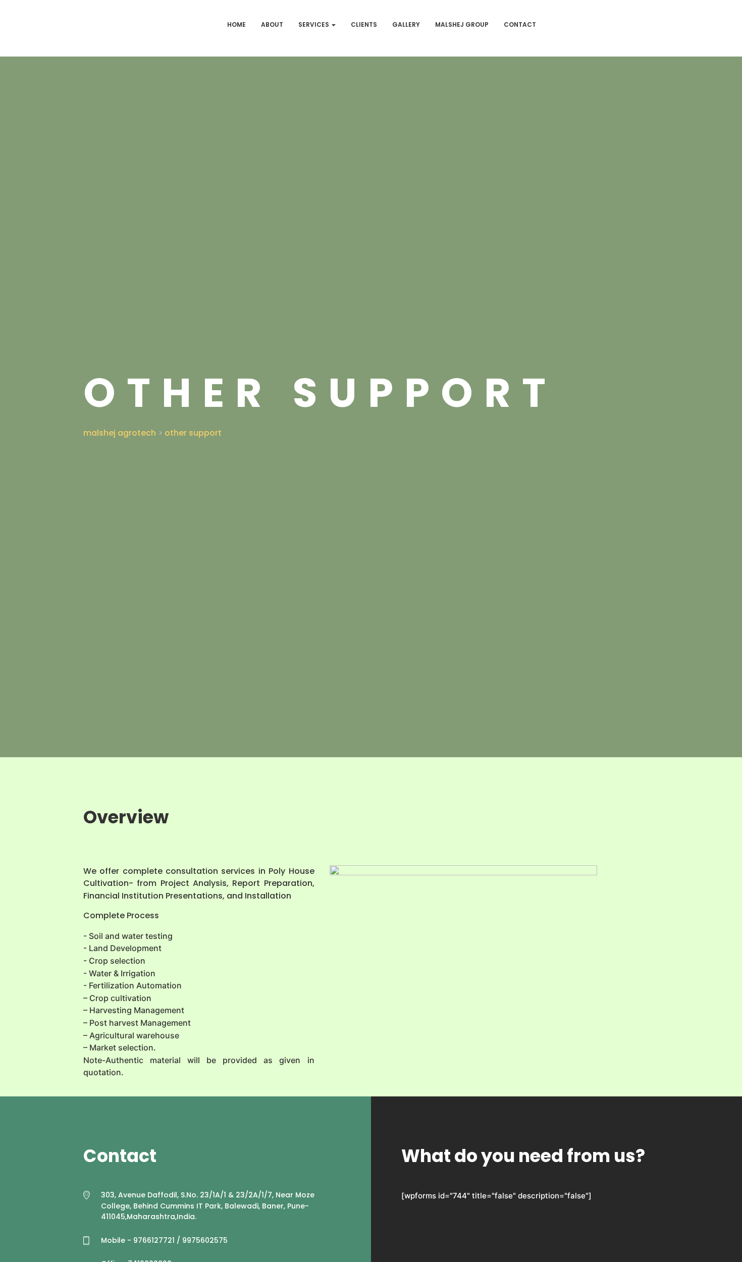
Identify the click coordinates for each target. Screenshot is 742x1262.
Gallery (406, 24)
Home (236, 24)
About (272, 24)
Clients (364, 24)
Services (314, 24)
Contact (520, 24)
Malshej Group (462, 24)
